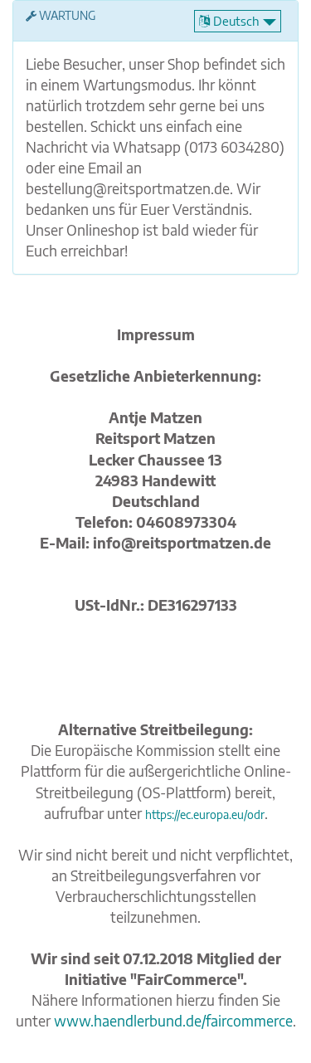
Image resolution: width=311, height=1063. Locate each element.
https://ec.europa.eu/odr (205, 814)
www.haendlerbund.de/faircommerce (173, 1021)
